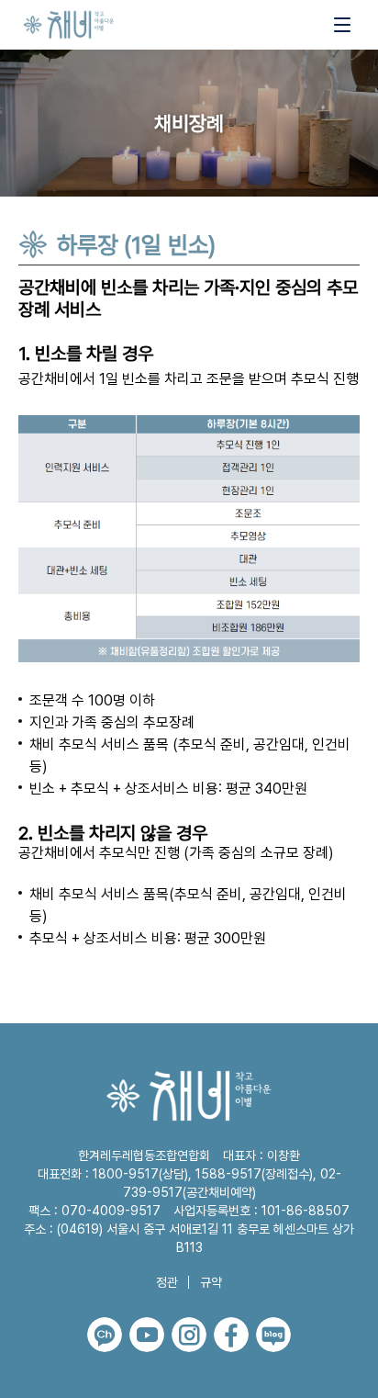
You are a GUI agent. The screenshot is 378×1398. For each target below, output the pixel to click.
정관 (167, 1282)
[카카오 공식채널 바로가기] (104, 1334)
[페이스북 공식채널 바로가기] (231, 1334)
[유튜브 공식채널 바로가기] (146, 1334)
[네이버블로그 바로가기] (273, 1334)
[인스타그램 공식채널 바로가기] (189, 1334)
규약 (211, 1282)
